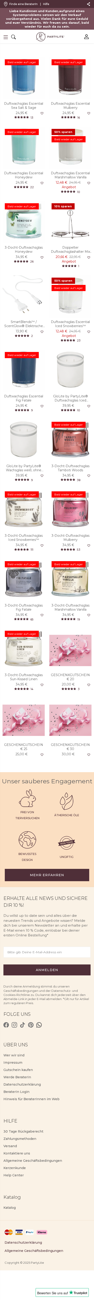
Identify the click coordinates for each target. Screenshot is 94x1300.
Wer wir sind (13, 1055)
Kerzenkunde (14, 1168)
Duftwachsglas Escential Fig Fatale (23, 398)
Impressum (12, 1062)
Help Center (13, 1175)
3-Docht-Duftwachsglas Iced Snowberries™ (24, 538)
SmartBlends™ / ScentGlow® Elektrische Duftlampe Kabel (23, 324)
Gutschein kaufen (18, 1070)
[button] (6, 37)
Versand (10, 1146)
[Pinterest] (31, 1025)
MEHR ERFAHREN (47, 875)
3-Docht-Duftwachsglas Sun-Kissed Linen (24, 677)
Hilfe (46, 4)
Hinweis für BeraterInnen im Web (31, 1099)
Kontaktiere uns (16, 1153)
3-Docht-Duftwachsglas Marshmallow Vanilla (70, 607)
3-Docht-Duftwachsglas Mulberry (70, 538)
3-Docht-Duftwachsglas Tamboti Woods (70, 468)
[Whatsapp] (39, 1025)
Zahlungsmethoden (19, 1139)
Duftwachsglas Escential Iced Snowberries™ (70, 324)
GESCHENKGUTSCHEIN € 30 (70, 747)
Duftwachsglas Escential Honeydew (23, 175)
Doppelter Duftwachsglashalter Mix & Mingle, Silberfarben (70, 249)
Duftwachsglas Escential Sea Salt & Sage (23, 106)
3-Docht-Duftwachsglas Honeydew (24, 249)
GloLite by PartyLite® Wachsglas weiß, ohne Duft (23, 468)
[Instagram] (14, 1025)
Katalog (9, 1208)
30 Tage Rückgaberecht (23, 1131)
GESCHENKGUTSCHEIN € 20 (70, 677)
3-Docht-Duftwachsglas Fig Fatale (24, 607)
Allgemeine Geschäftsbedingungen (32, 1161)
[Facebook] (6, 1025)
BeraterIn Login (16, 1092)
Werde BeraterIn (17, 1077)
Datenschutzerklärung (22, 1084)
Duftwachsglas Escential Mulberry (70, 106)
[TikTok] (22, 1025)
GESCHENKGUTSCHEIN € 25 (23, 747)
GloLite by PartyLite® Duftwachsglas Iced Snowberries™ (70, 398)
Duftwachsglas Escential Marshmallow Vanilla (70, 175)
